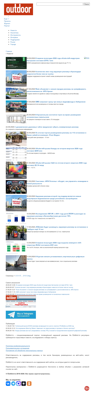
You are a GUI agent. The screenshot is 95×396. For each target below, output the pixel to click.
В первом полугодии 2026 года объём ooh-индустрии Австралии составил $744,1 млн (44, 285)
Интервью (14, 37)
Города (13, 44)
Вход (6, 16)
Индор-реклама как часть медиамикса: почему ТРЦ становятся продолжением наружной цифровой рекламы (51, 330)
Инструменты (15, 35)
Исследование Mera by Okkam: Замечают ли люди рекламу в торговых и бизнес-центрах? (45, 328)
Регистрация (14, 16)
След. (28, 275)
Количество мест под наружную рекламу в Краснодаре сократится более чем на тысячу (44, 287)
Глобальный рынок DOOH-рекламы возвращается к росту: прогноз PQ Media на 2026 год (44, 326)
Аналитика (14, 32)
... (22, 275)
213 (24, 275)
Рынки (12, 42)
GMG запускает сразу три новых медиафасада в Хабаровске (36, 292)
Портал (7, 25)
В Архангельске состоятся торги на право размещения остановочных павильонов (42, 294)
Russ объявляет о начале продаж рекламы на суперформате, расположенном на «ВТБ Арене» (47, 290)
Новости (13, 30)
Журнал (7, 23)
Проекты (7, 21)
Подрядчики (15, 39)
